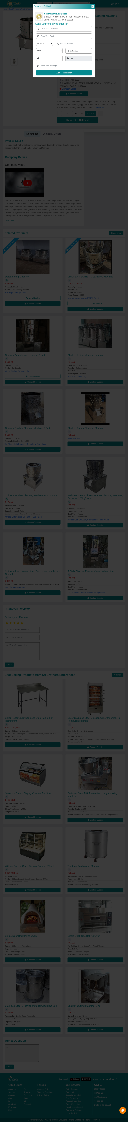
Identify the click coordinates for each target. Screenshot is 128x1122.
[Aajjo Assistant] (122, 1110)
